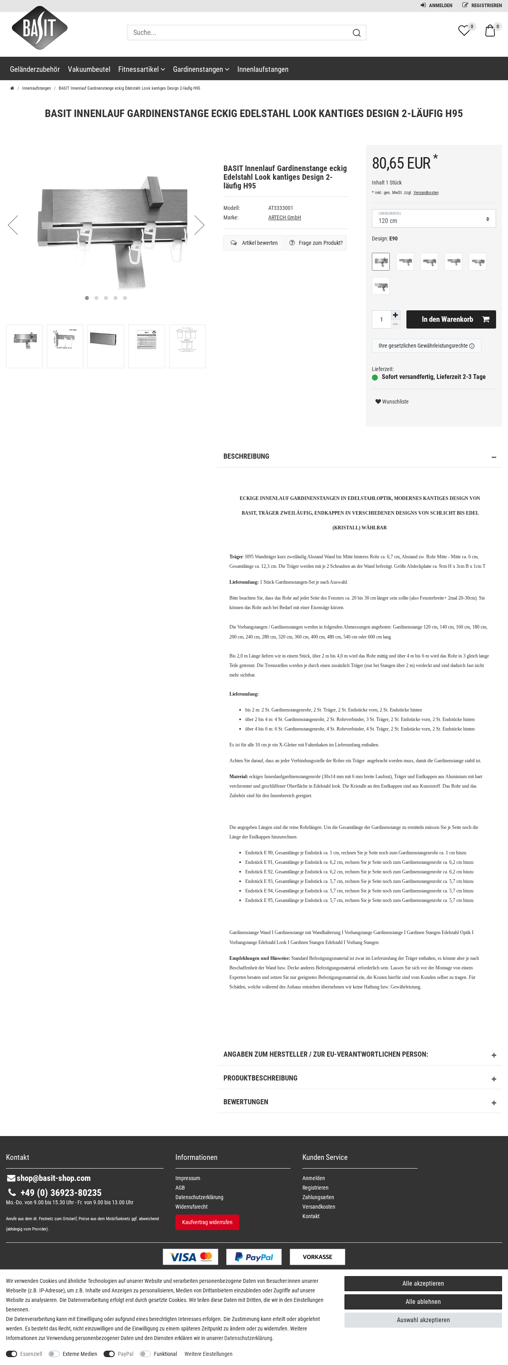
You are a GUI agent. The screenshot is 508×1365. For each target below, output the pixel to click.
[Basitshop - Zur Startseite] (36, 35)
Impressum (187, 1178)
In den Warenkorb (447, 319)
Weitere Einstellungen (209, 1354)
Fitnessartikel (139, 69)
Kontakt (310, 1216)
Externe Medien (80, 1354)
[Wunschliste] (464, 31)
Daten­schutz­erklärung (199, 1197)
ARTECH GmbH (284, 217)
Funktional (165, 1354)
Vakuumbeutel (89, 69)
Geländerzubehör (35, 69)
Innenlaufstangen (263, 69)
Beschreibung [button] (246, 456)
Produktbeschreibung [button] (260, 1078)
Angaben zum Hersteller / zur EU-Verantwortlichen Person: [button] (325, 1054)
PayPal (125, 1354)
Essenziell (31, 1354)
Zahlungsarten (318, 1197)
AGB (180, 1187)
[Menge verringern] (395, 324)
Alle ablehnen (423, 1301)
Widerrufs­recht (191, 1207)
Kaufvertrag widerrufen (207, 1222)
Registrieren (486, 5)
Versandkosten (426, 192)
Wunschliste (395, 401)
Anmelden (440, 5)
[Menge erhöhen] (395, 315)
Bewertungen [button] (245, 1102)
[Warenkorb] (490, 30)
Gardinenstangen (199, 69)
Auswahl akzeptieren (423, 1320)
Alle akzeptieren (423, 1283)
